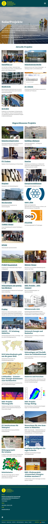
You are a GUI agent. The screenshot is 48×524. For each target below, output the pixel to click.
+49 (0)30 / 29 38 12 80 (7, 505)
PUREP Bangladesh (9, 265)
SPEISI (4, 245)
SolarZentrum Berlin (33, 65)
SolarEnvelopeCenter (10, 141)
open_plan (29, 202)
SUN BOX (5, 109)
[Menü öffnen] (45, 3)
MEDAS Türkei (30, 265)
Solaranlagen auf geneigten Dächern (12, 287)
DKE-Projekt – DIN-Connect (33, 287)
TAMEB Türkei (7, 224)
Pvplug (5, 309)
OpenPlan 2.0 (7, 65)
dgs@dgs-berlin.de (6, 509)
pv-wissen (29, 87)
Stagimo (5, 183)
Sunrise (28, 161)
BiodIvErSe (6, 87)
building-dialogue (32, 141)
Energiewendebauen (33, 183)
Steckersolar (7, 202)
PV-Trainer (6, 161)
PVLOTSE (28, 223)
